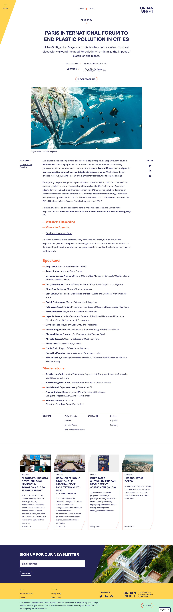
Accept (147, 605)
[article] (35, 492)
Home (81, 9)
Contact (54, 590)
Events (91, 9)
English (113, 416)
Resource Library (26, 593)
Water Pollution (71, 416)
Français (113, 425)
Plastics (68, 420)
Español (113, 420)
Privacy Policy (56, 593)
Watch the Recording (60, 222)
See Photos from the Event (59, 233)
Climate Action (71, 425)
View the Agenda (57, 227)
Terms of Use (56, 597)
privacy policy (25, 608)
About (22, 590)
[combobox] (165, 609)
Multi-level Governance (75, 429)
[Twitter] (101, 596)
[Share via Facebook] (150, 176)
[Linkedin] (106, 596)
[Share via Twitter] (150, 166)
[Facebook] (111, 596)
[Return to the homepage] (138, 594)
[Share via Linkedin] (150, 171)
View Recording (86, 79)
